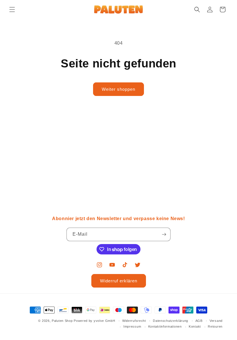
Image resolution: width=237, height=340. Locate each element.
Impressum (132, 326)
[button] (12, 9)
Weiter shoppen (118, 89)
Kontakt (195, 326)
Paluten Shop (62, 320)
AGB (199, 320)
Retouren (215, 326)
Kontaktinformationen (165, 326)
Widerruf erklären (118, 280)
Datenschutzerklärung (170, 320)
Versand (216, 320)
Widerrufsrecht (134, 320)
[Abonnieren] (164, 234)
